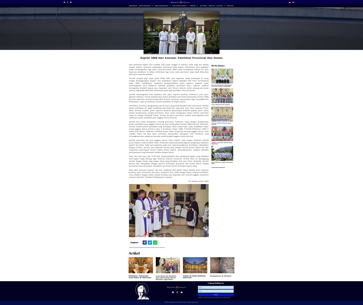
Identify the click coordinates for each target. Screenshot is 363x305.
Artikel (203, 5)
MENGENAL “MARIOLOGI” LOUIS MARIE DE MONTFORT (140, 277)
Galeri (220, 5)
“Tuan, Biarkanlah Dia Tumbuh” (220, 104)
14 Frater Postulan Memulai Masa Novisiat (221, 123)
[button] (145, 242)
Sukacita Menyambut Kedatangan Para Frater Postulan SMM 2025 (221, 85)
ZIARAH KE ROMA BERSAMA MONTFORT (194, 277)
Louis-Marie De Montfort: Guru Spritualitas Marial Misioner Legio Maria (166, 277)
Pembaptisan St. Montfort (220, 276)
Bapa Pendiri (145, 5)
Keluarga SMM (179, 5)
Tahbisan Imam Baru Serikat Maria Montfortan (221, 143)
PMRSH (193, 5)
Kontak (230, 5)
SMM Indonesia (161, 5)
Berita (212, 5)
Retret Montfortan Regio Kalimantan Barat (222, 163)
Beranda (133, 5)
